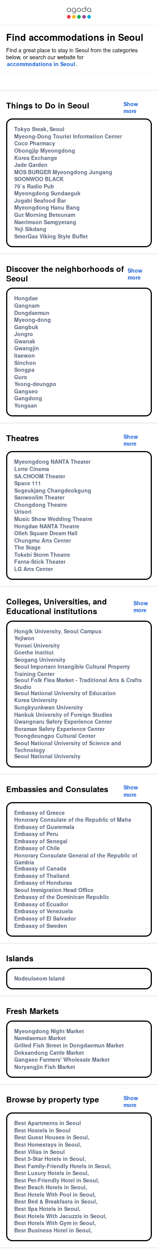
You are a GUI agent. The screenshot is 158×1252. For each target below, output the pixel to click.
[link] (79, 12)
